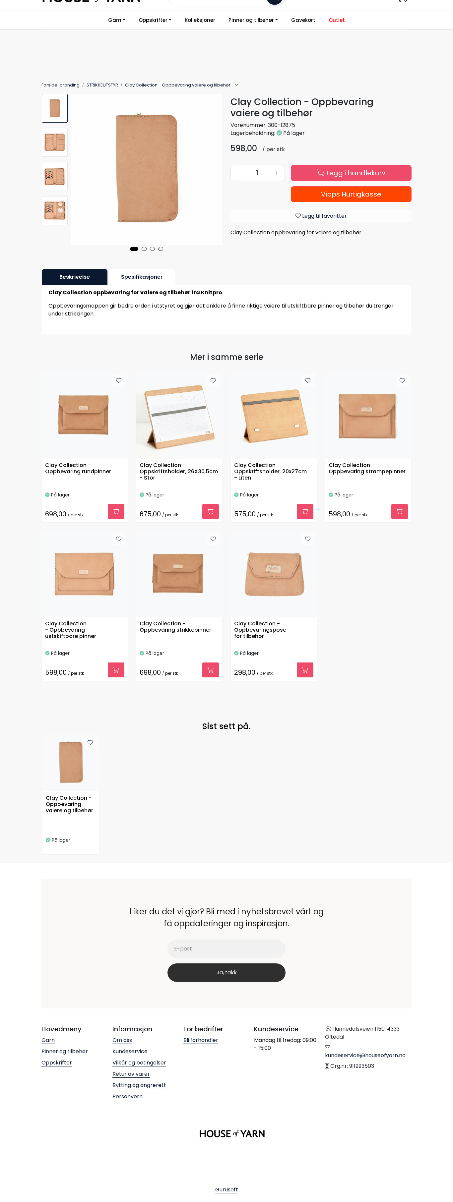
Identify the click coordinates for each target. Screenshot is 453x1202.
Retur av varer (131, 1074)
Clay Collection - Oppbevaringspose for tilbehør (260, 630)
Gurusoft (226, 1189)
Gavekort (303, 20)
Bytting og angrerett (139, 1085)
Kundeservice (130, 1051)
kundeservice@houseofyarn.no (365, 1055)
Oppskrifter (153, 20)
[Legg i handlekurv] (116, 511)
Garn (114, 20)
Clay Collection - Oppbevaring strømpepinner (367, 468)
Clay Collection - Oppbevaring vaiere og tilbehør (69, 804)
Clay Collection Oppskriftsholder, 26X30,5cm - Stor (179, 472)
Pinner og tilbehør (251, 20)
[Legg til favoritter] (118, 381)
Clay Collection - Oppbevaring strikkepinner (175, 627)
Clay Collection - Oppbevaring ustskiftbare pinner (70, 630)
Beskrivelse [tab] (74, 277)
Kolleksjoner (200, 20)
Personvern (127, 1096)
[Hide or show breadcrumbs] (236, 85)
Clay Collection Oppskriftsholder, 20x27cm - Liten (270, 472)
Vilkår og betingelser (139, 1062)
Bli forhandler (200, 1040)
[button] (134, 249)
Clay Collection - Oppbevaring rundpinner (78, 468)
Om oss (122, 1040)
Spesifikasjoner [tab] (142, 277)
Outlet (337, 20)
